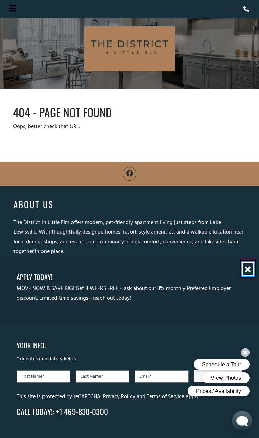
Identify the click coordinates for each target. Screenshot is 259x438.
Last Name (91, 376)
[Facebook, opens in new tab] (129, 174)
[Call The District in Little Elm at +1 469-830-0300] (247, 9)
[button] (234, 9)
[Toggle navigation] (12, 9)
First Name (33, 376)
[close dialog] (247, 269)
